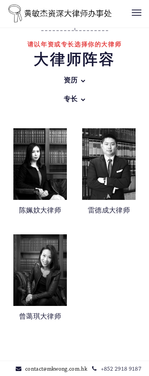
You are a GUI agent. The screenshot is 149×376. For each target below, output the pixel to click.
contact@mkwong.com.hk (56, 369)
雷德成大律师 (109, 211)
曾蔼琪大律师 (40, 317)
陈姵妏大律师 (40, 211)
